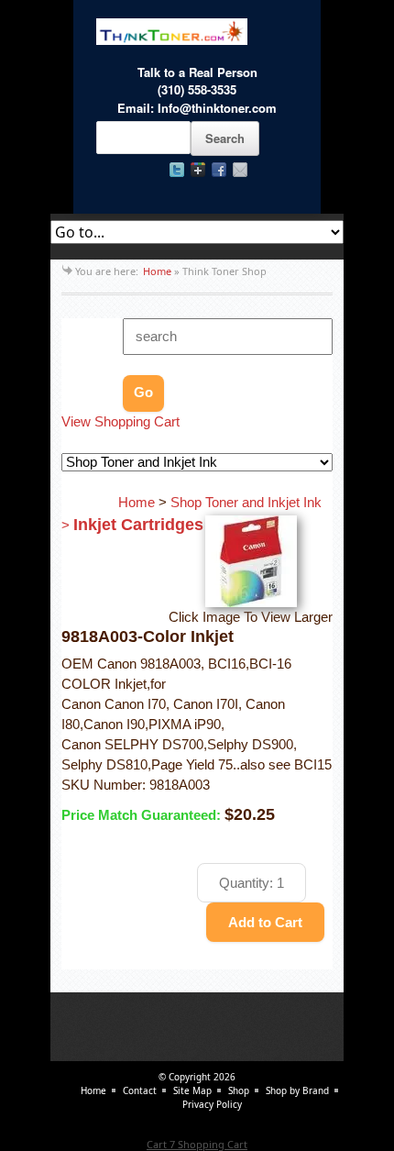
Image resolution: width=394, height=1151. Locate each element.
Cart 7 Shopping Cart (197, 1144)
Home (157, 271)
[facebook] (219, 169)
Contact (140, 1090)
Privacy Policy (212, 1104)
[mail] (240, 169)
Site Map (192, 1090)
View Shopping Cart (120, 422)
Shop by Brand (297, 1090)
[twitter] (177, 169)
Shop (238, 1090)
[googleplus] (198, 169)
